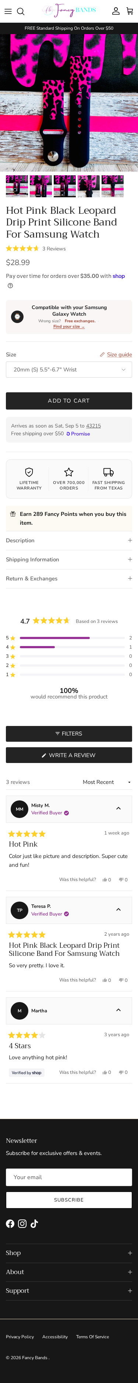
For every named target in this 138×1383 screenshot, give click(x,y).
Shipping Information (32, 559)
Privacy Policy (20, 1337)
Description (20, 540)
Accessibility (55, 1337)
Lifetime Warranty (29, 485)
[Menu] (8, 11)
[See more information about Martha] (118, 1011)
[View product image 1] (17, 186)
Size (11, 354)
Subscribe (69, 1200)
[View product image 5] (113, 186)
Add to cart (69, 400)
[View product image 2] (41, 186)
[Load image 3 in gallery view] (69, 103)
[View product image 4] (89, 186)
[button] (36, 248)
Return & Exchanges (31, 578)
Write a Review (85, 757)
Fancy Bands (35, 1358)
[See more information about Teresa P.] (118, 910)
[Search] (24, 11)
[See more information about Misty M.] (118, 809)
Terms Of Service (92, 1337)
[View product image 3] (65, 186)
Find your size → (69, 326)
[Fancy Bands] (69, 11)
